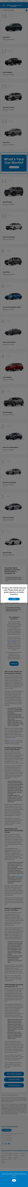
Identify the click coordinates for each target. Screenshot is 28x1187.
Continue (14, 599)
